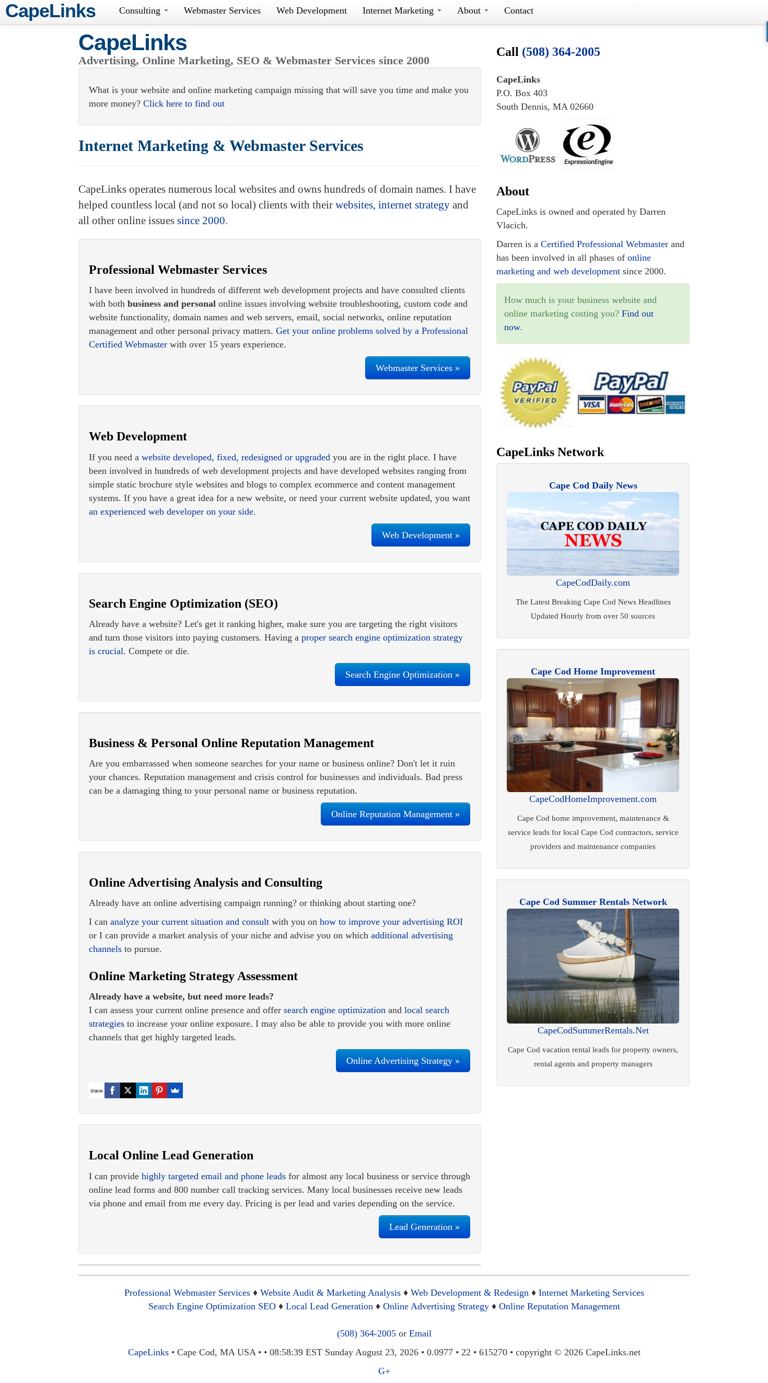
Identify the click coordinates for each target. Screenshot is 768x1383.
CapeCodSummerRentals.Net (593, 1030)
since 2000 (201, 220)
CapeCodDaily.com (593, 582)
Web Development (311, 10)
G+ (384, 1371)
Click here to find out (184, 103)
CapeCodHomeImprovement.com (593, 799)
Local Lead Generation (329, 1306)
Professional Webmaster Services (187, 1292)
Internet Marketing (399, 10)
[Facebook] (112, 1090)
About (470, 10)
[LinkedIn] (144, 1090)
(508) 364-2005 (561, 52)
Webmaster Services (222, 10)
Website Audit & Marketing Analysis (330, 1292)
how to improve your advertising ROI (391, 921)
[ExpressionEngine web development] (588, 143)
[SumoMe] (175, 1090)
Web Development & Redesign (470, 1292)
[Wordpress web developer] (527, 143)
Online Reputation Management (559, 1306)
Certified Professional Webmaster (604, 244)
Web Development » (421, 535)
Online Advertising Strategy (436, 1306)
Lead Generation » (424, 1227)
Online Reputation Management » (395, 814)
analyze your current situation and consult (189, 921)
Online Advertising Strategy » (403, 1060)
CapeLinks (132, 42)
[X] (128, 1090)
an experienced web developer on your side (171, 511)
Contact (518, 10)
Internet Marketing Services (591, 1292)
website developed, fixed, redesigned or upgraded (236, 457)
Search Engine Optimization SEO (212, 1306)
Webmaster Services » (418, 368)
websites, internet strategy (392, 205)
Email (420, 1333)
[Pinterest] (159, 1090)
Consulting (141, 10)
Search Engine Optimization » (402, 674)
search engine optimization (335, 1010)
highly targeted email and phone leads (214, 1176)
